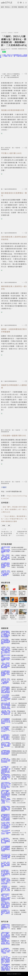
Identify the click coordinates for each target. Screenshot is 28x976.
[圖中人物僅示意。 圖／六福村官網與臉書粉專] (14, 139)
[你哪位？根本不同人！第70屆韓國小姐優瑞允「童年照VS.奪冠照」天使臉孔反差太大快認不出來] (6, 650)
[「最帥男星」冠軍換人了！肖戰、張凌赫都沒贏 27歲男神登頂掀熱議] (6, 841)
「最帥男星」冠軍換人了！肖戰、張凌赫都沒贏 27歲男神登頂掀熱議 (19, 840)
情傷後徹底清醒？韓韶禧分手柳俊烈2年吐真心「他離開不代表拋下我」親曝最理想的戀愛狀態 (18, 817)
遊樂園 (3, 525)
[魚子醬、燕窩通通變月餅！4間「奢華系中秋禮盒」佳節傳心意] (6, 713)
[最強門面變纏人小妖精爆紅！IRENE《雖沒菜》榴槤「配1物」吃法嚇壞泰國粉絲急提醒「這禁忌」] (6, 967)
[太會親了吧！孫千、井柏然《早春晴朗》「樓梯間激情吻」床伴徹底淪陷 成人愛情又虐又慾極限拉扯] (6, 769)
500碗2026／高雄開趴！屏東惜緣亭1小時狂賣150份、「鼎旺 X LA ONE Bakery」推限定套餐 (19, 881)
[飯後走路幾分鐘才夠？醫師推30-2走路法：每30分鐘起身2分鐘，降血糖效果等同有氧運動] (6, 634)
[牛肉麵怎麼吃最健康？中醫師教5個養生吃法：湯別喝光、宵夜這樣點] (6, 565)
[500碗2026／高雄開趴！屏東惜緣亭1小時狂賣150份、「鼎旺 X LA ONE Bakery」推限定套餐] (6, 881)
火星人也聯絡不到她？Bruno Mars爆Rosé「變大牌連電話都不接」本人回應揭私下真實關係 (18, 825)
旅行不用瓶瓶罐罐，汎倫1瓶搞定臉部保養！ (22, 593)
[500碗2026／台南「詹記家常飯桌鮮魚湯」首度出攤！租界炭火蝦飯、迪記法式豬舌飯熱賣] (6, 904)
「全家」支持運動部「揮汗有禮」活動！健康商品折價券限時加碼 (18, 864)
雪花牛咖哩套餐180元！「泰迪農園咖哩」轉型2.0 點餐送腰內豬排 (18, 745)
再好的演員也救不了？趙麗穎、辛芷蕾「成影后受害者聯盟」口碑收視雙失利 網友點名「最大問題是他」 (19, 794)
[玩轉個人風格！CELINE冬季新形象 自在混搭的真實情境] (6, 761)
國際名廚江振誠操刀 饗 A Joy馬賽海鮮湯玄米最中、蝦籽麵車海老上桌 (14, 605)
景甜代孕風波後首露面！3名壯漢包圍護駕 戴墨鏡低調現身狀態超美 (18, 809)
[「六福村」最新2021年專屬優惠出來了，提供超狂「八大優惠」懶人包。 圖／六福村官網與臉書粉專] (14, 63)
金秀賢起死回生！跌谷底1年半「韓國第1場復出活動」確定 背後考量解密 (19, 777)
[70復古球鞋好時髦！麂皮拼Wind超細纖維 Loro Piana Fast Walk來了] (6, 729)
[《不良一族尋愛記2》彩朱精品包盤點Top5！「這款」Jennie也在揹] (6, 801)
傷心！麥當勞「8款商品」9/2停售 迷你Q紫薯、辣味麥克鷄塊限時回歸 (19, 557)
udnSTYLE (4, 32)
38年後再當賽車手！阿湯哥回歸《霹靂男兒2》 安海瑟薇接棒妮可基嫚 (19, 848)
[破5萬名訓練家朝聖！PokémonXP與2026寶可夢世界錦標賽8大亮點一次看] (6, 549)
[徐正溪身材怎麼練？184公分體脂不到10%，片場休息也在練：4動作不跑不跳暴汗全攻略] (6, 785)
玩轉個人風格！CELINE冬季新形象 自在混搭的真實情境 (19, 761)
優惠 (9, 525)
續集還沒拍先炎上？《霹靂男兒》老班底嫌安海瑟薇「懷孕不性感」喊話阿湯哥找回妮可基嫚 (18, 690)
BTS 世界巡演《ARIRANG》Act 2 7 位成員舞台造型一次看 (18, 832)
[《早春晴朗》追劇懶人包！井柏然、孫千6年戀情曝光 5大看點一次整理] (6, 951)
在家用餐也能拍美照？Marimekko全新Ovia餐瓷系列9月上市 (14, 593)
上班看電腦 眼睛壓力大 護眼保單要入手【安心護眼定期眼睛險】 (4, 617)
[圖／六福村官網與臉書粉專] (14, 180)
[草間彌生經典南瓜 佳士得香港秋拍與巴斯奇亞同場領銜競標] (6, 753)
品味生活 (10, 32)
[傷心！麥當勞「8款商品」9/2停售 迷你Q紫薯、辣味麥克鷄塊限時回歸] (6, 557)
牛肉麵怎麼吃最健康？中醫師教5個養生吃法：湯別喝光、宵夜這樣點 (18, 565)
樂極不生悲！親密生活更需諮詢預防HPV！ (22, 605)
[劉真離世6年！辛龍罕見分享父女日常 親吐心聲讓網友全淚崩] (6, 943)
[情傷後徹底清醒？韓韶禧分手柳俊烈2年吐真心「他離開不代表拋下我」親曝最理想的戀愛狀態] (6, 817)
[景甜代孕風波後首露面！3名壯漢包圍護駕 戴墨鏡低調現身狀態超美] (6, 809)
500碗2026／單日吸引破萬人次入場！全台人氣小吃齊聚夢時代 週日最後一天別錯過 (19, 873)
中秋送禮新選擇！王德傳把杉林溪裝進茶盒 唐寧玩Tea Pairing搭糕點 (19, 721)
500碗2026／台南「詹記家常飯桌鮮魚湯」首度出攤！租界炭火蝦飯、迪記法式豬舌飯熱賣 (19, 905)
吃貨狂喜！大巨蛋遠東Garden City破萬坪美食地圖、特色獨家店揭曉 (22, 617)
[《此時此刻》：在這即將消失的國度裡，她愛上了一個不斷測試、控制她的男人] (6, 737)
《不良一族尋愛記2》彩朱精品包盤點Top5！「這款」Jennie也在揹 (18, 801)
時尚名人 (7, 7)
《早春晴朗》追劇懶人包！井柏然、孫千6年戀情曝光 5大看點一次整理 (18, 951)
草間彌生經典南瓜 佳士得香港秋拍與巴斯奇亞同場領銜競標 (19, 753)
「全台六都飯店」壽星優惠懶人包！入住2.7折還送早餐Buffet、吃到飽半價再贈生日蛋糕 (14, 518)
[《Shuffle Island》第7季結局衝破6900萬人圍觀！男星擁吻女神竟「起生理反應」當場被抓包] (6, 959)
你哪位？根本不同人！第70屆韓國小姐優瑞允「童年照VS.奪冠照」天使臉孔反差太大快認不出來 (19, 650)
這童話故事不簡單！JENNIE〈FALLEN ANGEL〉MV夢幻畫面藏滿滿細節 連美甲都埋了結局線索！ (19, 898)
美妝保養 (21, 7)
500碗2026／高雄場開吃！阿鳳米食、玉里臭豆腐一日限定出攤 (18, 912)
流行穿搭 (14, 7)
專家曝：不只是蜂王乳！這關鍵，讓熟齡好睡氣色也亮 (4, 593)
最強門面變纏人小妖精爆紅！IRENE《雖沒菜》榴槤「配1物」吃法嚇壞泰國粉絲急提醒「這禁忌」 (18, 967)
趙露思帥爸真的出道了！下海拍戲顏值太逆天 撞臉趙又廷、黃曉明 (19, 927)
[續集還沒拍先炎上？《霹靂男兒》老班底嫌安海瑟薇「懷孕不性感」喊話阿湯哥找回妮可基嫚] (6, 689)
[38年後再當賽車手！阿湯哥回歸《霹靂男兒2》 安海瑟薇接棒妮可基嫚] (6, 849)
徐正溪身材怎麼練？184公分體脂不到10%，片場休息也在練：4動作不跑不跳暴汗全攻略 (19, 786)
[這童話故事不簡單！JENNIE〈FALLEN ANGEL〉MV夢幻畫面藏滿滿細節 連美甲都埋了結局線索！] (6, 896)
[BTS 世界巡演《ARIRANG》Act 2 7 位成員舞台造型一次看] (6, 833)
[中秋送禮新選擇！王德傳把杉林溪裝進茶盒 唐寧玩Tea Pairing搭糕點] (6, 721)
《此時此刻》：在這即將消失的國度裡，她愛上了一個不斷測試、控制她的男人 (18, 738)
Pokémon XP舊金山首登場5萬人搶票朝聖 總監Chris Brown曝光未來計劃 (19, 857)
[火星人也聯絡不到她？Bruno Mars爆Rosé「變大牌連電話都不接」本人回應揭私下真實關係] (6, 825)
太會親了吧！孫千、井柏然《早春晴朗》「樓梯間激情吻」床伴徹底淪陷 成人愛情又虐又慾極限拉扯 (19, 770)
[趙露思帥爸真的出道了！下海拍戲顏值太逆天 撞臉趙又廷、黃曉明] (6, 927)
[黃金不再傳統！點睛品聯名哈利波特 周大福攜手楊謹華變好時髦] (6, 642)
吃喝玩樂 (16, 32)
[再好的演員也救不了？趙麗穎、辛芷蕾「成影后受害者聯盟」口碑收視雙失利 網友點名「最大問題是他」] (6, 793)
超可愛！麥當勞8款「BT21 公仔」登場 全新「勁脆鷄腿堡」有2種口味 (18, 574)
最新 (2, 7)
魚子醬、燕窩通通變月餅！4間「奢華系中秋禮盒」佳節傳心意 (18, 713)
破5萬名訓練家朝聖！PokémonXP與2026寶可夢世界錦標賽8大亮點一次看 (19, 550)
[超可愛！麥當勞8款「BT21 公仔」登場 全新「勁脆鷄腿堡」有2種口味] (6, 573)
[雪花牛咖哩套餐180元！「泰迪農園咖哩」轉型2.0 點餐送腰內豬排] (6, 745)
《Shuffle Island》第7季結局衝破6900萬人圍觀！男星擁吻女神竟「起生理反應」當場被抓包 (19, 959)
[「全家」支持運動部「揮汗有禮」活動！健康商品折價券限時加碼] (6, 865)
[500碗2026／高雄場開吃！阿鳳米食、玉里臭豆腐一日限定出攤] (6, 912)
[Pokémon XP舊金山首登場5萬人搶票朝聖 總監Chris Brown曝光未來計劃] (6, 857)
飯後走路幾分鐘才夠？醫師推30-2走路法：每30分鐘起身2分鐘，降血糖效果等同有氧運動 (18, 634)
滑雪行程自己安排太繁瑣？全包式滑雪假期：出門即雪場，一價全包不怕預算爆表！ (4, 605)
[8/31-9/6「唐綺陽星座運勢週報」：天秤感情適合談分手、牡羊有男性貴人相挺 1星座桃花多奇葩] (6, 705)
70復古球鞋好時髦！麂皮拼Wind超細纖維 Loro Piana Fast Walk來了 (19, 729)
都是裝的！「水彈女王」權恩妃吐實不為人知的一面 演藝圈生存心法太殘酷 (18, 889)
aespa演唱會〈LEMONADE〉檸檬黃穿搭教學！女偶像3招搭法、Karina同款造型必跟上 (19, 699)
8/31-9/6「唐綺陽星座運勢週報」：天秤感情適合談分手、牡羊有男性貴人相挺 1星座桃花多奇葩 (19, 706)
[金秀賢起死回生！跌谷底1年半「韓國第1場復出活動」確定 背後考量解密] (6, 777)
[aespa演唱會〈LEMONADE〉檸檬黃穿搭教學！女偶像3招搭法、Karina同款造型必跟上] (6, 697)
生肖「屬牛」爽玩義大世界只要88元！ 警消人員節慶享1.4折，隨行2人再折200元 (14, 509)
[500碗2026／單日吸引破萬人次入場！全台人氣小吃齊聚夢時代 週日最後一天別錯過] (6, 873)
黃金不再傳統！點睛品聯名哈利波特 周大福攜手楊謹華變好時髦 (19, 641)
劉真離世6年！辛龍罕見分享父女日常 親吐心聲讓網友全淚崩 (18, 943)
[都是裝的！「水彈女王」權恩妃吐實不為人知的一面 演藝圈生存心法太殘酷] (6, 888)
